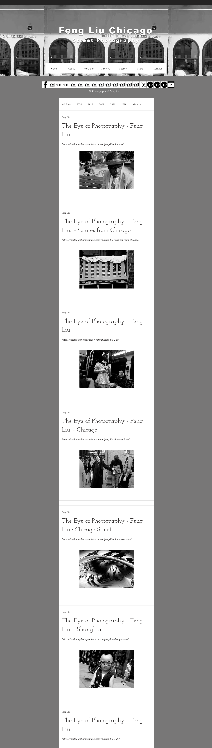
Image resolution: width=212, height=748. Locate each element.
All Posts (66, 104)
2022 (101, 104)
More (135, 104)
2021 (112, 104)
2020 (124, 104)
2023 (90, 104)
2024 (79, 104)
